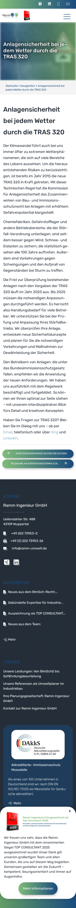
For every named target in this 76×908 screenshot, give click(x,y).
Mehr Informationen (38, 888)
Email (7, 432)
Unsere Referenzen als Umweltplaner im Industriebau (33, 686)
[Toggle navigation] (67, 15)
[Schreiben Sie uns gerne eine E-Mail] (69, 4)
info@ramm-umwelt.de (29, 548)
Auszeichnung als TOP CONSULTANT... (36, 613)
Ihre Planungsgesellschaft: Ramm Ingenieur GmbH (36, 698)
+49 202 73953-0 (23, 533)
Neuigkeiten (27, 85)
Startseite (12, 85)
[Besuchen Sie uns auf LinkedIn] (50, 4)
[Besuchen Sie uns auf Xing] (40, 4)
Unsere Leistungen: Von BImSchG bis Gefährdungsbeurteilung (31, 673)
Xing (54, 432)
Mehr (12, 639)
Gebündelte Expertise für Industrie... (35, 603)
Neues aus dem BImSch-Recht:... (33, 592)
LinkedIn (10, 438)
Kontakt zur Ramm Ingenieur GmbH (30, 708)
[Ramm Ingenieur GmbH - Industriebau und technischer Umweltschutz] (14, 15)
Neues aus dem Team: (24, 624)
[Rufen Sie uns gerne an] (59, 4)
